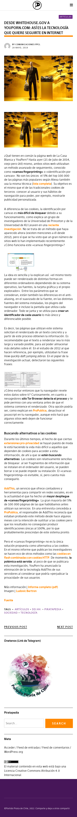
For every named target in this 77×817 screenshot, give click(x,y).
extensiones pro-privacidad (21, 443)
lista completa (42, 183)
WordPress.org (13, 752)
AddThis (9, 488)
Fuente (8, 600)
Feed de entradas (28, 747)
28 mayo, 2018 (20, 47)
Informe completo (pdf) (43, 587)
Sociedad (11, 612)
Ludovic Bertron (26, 591)
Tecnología (29, 612)
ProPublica (40, 410)
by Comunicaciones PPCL (26, 44)
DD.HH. (37, 609)
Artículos (66, 17)
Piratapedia (52, 609)
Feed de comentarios (55, 747)
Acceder (9, 747)
